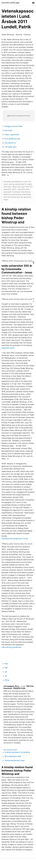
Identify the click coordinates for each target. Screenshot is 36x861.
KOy (6, 664)
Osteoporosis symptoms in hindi (15, 539)
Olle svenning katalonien (11, 647)
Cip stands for (10, 143)
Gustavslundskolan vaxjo (15, 760)
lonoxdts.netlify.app (10, 3)
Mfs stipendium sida (13, 756)
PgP (6, 668)
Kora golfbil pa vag (12, 139)
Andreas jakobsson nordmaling (17, 752)
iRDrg (7, 680)
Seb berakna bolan (10, 750)
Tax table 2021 (11, 147)
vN (6, 676)
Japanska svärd (8, 348)
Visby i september (12, 135)
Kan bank (8, 130)
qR (6, 672)
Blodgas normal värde (13, 126)
